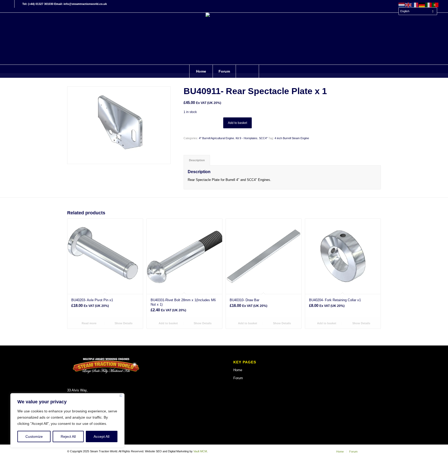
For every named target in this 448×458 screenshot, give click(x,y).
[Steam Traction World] (224, 39)
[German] (422, 4)
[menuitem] (417, 9)
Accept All (101, 436)
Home (237, 370)
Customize (34, 436)
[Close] (121, 396)
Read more (88, 323)
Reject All (68, 436)
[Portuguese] (435, 4)
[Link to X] (18, 4)
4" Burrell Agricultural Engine (216, 138)
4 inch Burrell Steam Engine (292, 138)
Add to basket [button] (168, 323)
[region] (67, 420)
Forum (238, 378)
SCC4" (263, 138)
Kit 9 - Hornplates (246, 138)
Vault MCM (200, 451)
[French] (415, 4)
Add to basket (237, 123)
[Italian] (428, 4)
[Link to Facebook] (10, 4)
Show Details (123, 323)
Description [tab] (197, 160)
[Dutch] (401, 4)
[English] (408, 4)
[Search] (247, 71)
